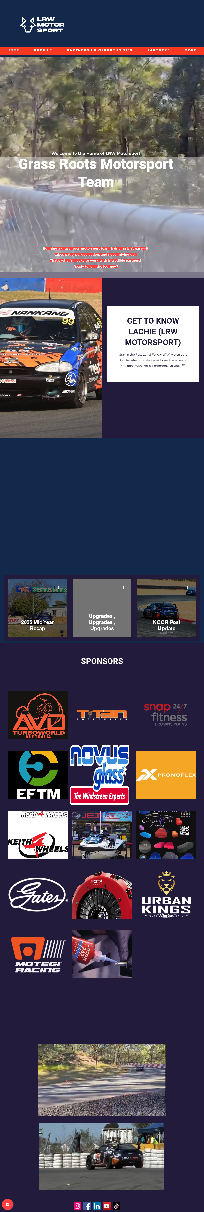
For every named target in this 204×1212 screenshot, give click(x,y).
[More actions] (60, 587)
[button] (160, 1120)
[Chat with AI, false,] (7, 1204)
